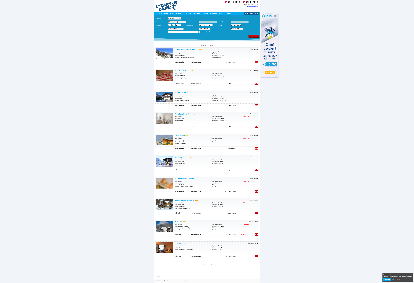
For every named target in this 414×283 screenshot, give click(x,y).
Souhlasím (387, 279)
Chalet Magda (180, 135)
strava (187, 28)
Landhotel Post (180, 157)
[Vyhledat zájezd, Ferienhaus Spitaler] (164, 97)
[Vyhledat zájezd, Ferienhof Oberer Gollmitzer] (164, 183)
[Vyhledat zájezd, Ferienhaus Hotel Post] (164, 118)
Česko (205, 13)
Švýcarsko (197, 13)
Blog (220, 13)
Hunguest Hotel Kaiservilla (184, 200)
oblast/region (189, 22)
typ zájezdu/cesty (158, 18)
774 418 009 (234, 2)
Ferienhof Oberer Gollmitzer (185, 178)
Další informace (396, 279)
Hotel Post (178, 222)
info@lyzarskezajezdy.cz (252, 6)
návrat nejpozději (190, 25)
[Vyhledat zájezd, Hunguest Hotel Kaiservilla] (164, 204)
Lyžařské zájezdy (162, 13)
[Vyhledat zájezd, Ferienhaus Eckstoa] (164, 75)
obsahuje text (157, 32)
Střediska (213, 13)
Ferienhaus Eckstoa (182, 71)
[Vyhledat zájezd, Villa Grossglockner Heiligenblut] (164, 53)
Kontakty (158, 276)
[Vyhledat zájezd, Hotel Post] (164, 226)
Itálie (172, 13)
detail (256, 62)
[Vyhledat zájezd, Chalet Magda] (164, 140)
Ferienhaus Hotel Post (183, 114)
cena (219, 28)
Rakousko (179, 13)
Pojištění (228, 13)
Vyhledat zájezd (252, 13)
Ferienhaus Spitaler (182, 92)
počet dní (220, 25)
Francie (188, 13)
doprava (156, 28)
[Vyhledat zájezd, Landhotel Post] (164, 161)
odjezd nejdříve (158, 25)
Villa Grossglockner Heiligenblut (186, 49)
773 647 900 (252, 2)
